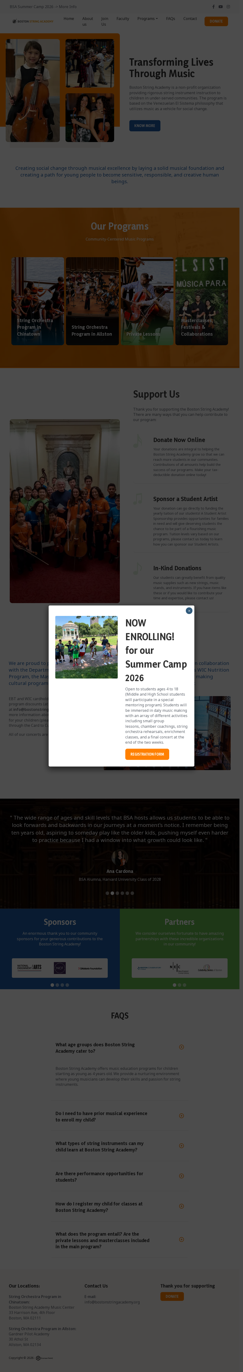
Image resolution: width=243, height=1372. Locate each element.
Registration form (147, 754)
